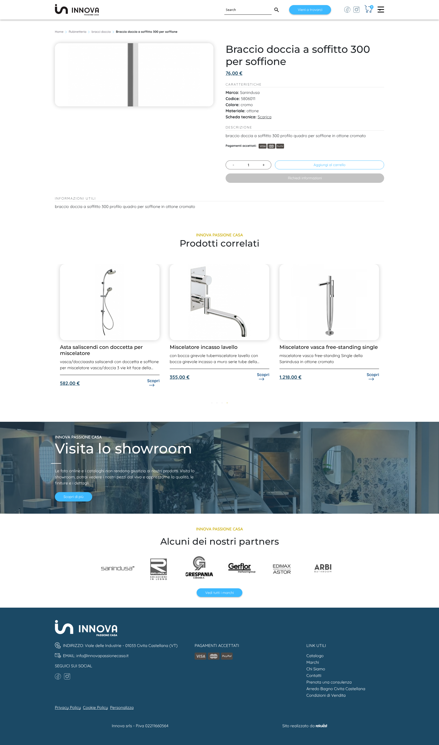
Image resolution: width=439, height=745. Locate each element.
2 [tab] (217, 403)
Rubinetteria (77, 32)
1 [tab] (211, 403)
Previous (51, 333)
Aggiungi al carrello (329, 165)
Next (387, 333)
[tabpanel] (110, 322)
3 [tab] (222, 403)
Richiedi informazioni (305, 178)
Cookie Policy (95, 707)
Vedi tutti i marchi (219, 592)
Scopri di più (74, 496)
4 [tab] (227, 403)
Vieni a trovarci (310, 9)
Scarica (265, 116)
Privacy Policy (68, 707)
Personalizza (122, 707)
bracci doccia (101, 32)
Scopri (153, 374)
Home (59, 32)
